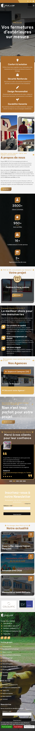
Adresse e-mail (8, 506)
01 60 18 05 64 (7, 623)
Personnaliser (29, 727)
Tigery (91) (9, 371)
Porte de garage (7, 658)
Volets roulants (7, 652)
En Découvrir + (8, 422)
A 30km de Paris (9, 384)
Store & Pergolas (7, 664)
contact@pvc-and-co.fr (11, 626)
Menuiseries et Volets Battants (16, 592)
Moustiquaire (6, 669)
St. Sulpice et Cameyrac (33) (12, 631)
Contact (5, 699)
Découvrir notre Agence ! (14, 390)
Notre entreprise (7, 693)
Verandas (5, 672)
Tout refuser (18, 727)
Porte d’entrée (6, 646)
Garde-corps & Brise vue (10, 666)
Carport (4, 675)
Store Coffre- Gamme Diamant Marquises (16, 547)
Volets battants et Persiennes (11, 655)
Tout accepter (7, 727)
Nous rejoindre (6, 696)
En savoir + (6, 189)
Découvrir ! (17, 295)
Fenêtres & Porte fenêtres (10, 649)
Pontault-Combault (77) (11, 628)
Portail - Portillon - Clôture (10, 661)
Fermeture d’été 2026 (12, 570)
